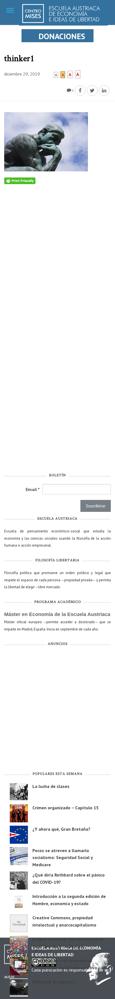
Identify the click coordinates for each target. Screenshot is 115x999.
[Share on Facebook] (80, 90)
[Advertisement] (57, 710)
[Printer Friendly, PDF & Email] (19, 180)
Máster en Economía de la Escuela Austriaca (57, 614)
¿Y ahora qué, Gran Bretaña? (61, 829)
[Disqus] (57, 253)
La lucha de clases (51, 786)
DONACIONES (62, 36)
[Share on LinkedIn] (104, 90)
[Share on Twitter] (92, 90)
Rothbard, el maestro (53, 982)
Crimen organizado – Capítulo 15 (65, 807)
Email (33, 489)
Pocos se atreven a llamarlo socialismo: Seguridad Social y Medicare (62, 857)
